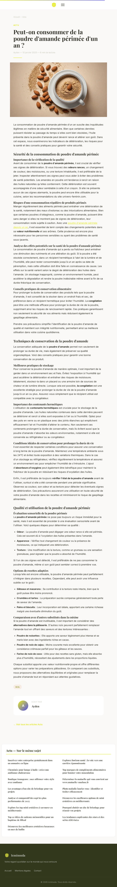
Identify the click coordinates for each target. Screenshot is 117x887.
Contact (37, 870)
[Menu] (63, 5)
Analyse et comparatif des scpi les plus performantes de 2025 (27, 799)
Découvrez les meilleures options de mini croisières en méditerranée (83, 799)
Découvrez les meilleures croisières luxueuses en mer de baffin (31, 828)
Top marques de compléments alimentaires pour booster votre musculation (84, 771)
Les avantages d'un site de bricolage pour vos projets (30, 790)
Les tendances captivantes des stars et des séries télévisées (83, 818)
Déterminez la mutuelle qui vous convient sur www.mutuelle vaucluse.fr (85, 781)
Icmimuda (18, 855)
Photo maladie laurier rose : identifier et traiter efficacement (82, 790)
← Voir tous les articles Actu (28, 724)
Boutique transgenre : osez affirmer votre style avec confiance (31, 781)
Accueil (16, 17)
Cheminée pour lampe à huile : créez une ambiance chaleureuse (28, 771)
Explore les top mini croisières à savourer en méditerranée (30, 809)
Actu (24, 17)
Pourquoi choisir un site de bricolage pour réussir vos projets (83, 809)
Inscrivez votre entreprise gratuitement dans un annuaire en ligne (30, 762)
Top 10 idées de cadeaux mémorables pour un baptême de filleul (31, 818)
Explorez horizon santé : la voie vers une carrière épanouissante (82, 762)
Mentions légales (23, 870)
